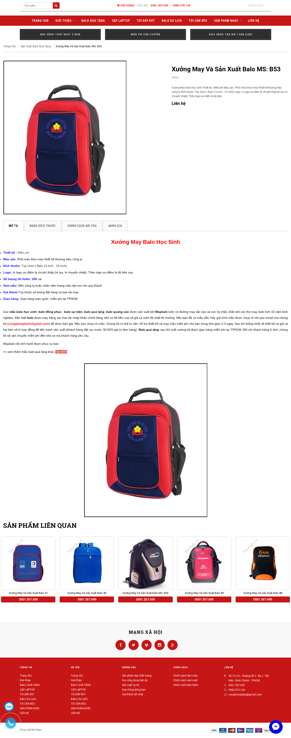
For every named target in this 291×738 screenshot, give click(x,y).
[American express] (249, 730)
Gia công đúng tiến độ (135, 680)
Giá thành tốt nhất (132, 694)
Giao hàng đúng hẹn (134, 689)
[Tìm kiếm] (56, 5)
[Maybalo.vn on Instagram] (158, 644)
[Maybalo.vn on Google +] (171, 644)
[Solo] (258, 730)
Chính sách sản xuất (185, 680)
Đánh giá (115, 225)
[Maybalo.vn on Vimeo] (145, 644)
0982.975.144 (181, 5)
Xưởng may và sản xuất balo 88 (262, 593)
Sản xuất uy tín (130, 685)
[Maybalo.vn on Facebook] (119, 644)
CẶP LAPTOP (27, 689)
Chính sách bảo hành (185, 685)
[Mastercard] (231, 730)
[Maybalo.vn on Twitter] (132, 644)
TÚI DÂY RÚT (27, 694)
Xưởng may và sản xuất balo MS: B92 (145, 593)
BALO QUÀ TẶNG (30, 685)
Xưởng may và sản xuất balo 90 (86, 593)
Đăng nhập (256, 5)
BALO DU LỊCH (28, 699)
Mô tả (13, 225)
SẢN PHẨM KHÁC (30, 708)
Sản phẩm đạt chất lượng (136, 675)
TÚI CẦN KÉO (27, 703)
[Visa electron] (222, 730)
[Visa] (214, 730)
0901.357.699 (159, 5)
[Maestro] (240, 730)
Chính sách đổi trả (82, 225)
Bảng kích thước (43, 225)
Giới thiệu (25, 680)
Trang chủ (26, 675)
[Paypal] (267, 730)
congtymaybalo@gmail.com (245, 694)
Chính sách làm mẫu (185, 675)
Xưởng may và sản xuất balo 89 (204, 593)
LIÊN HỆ (75, 713)
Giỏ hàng (127, 5)
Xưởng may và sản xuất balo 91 (28, 593)
